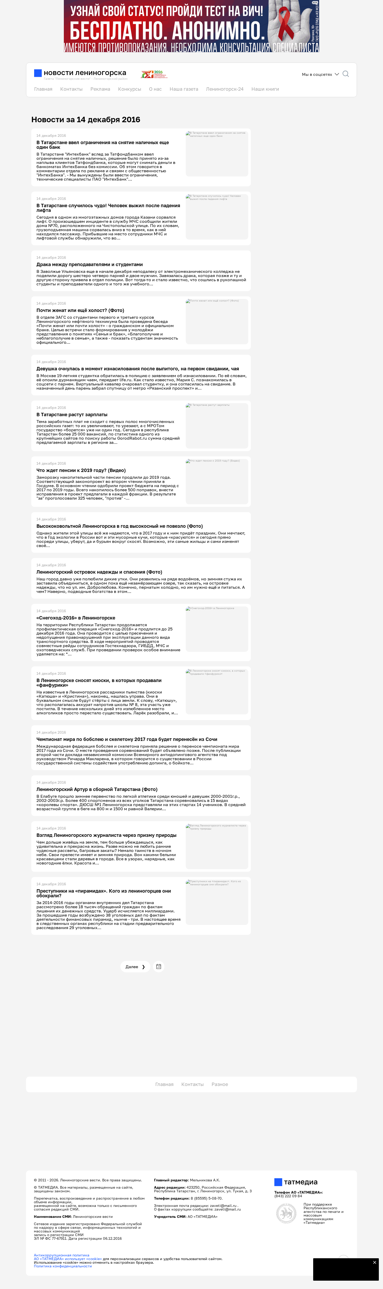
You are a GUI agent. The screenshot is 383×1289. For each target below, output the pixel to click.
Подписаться (343, 1273)
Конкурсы (129, 89)
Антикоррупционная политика (61, 1255)
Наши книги (265, 89)
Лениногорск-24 (225, 89)
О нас (155, 89)
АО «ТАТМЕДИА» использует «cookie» (68, 1258)
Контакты (71, 89)
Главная (43, 89)
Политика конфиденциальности (63, 1266)
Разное (220, 1084)
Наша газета (184, 89)
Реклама (100, 89)
